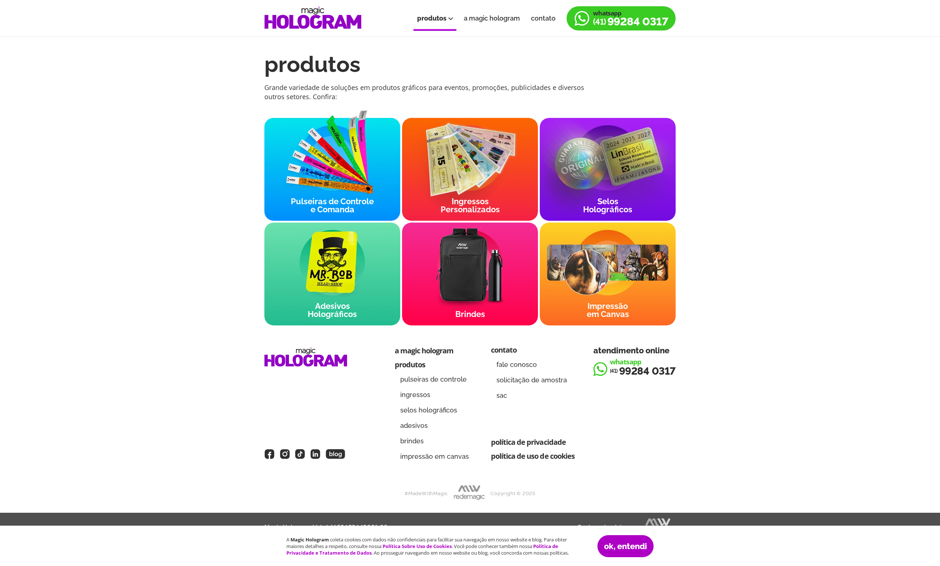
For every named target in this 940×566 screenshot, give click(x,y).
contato (543, 18)
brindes (412, 441)
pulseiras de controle (433, 379)
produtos (432, 18)
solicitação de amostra (531, 380)
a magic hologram (492, 18)
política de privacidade (528, 442)
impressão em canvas (434, 456)
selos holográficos (428, 410)
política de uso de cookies (533, 456)
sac (501, 395)
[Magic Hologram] (312, 18)
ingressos (415, 395)
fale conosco (516, 364)
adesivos (414, 425)
